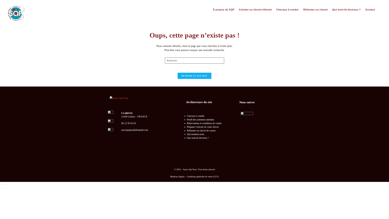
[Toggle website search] (380, 9)
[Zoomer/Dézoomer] (1, 184)
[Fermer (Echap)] (8, 184)
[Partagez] (6, 184)
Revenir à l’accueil (194, 76)
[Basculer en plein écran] (3, 184)
